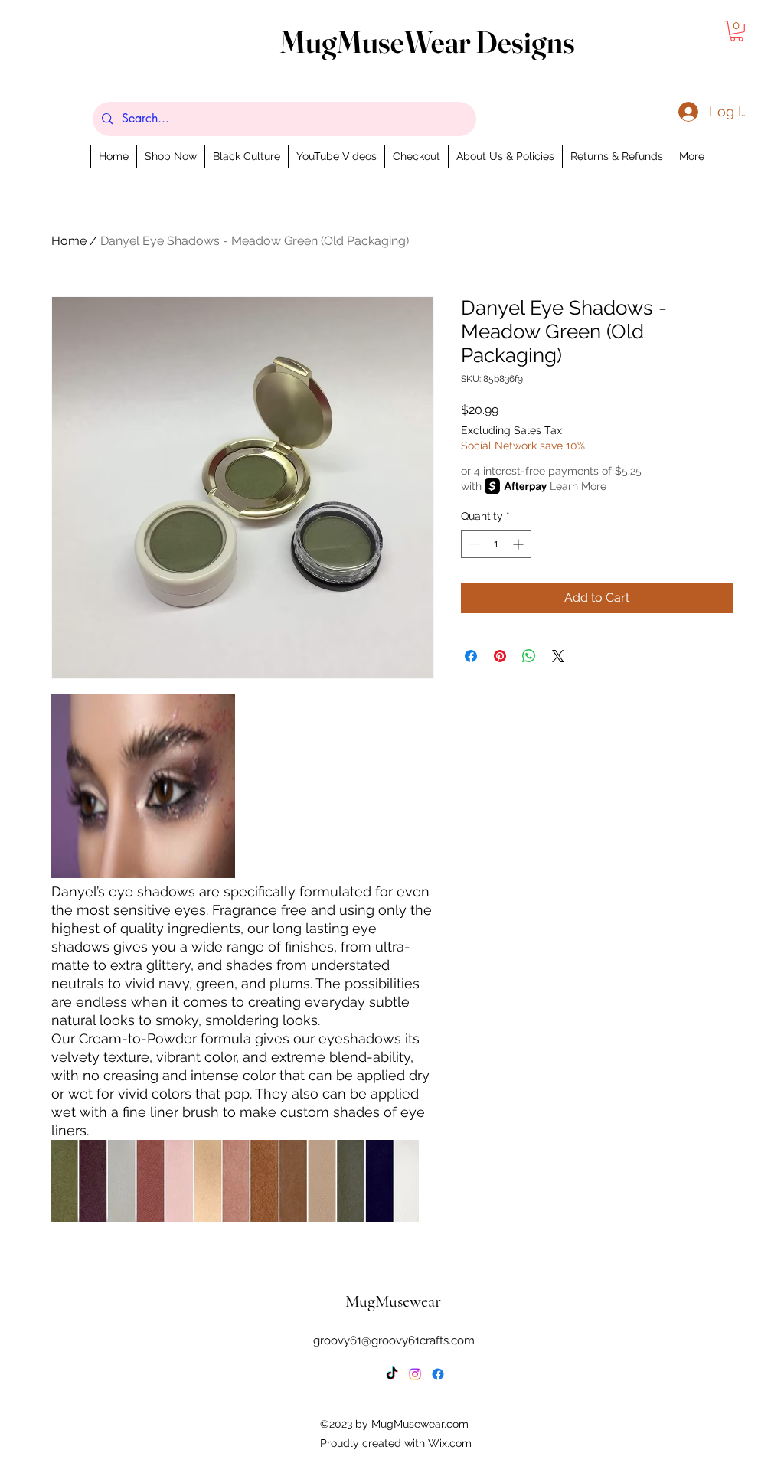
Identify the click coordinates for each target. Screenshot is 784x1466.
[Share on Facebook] (471, 656)
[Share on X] (558, 656)
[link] (736, 31)
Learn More (578, 486)
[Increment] (519, 544)
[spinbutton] (496, 544)
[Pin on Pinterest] (500, 656)
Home (69, 240)
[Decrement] (472, 544)
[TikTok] (392, 1374)
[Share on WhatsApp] (529, 656)
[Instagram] (415, 1374)
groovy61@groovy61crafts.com (394, 1340)
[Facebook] (438, 1374)
